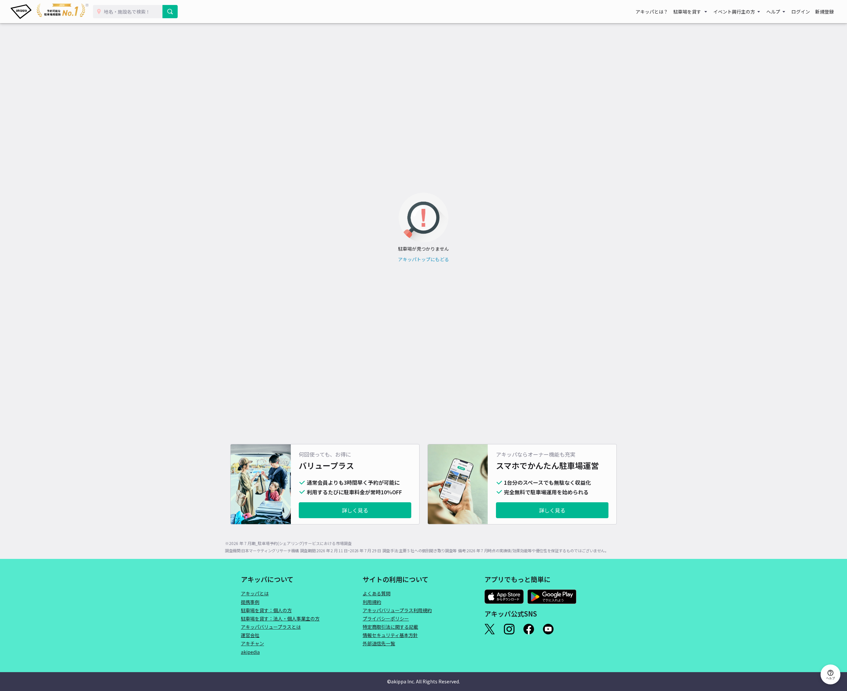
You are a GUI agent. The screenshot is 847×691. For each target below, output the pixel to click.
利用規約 (372, 602)
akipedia (250, 652)
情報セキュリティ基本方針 (390, 635)
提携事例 (250, 602)
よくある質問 (376, 593)
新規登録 (824, 11)
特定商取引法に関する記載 (390, 626)
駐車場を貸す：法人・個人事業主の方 (280, 618)
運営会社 (250, 635)
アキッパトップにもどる (423, 259)
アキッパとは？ (652, 11)
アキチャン (252, 643)
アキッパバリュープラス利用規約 (397, 610)
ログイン (800, 11)
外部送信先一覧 (379, 643)
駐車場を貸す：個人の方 (266, 610)
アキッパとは (255, 593)
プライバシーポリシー (386, 618)
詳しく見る (355, 510)
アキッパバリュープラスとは (271, 626)
